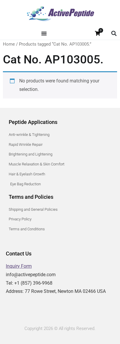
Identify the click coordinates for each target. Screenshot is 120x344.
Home (9, 44)
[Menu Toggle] (44, 33)
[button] (114, 33)
